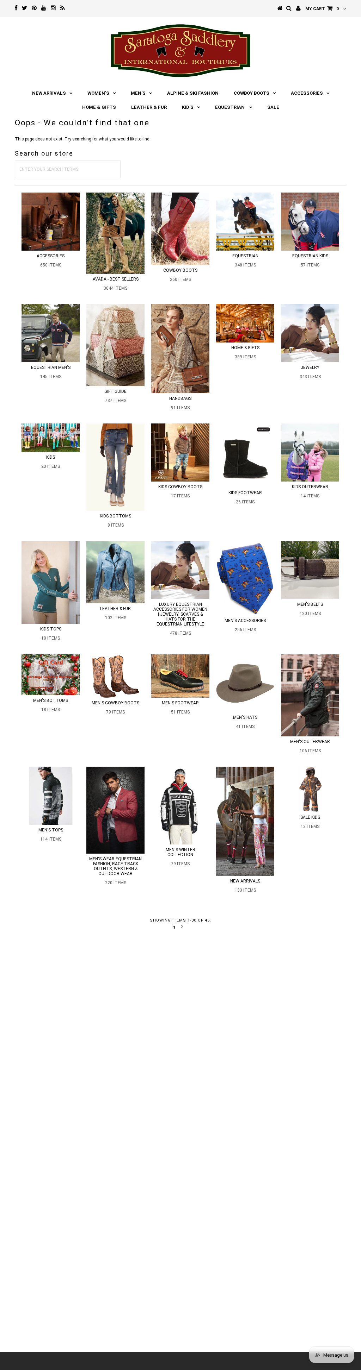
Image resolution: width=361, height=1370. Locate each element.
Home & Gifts (99, 107)
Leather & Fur (149, 107)
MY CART (322, 8)
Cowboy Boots (251, 93)
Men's (138, 93)
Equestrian (230, 107)
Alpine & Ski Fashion (193, 93)
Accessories (307, 93)
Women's (98, 93)
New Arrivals (49, 93)
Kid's (188, 107)
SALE (273, 107)
